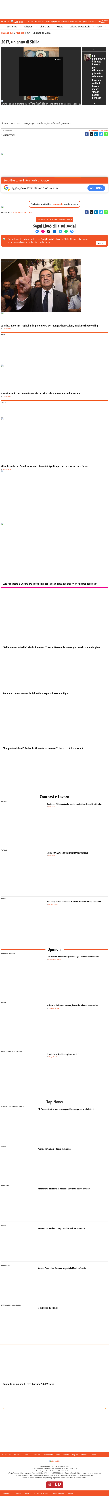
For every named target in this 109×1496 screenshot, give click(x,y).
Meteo (50, 26)
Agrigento (55, 21)
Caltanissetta (64, 21)
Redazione (51, 807)
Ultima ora (35, 26)
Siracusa (91, 21)
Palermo (41, 21)
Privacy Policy (7, 1493)
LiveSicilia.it (7, 33)
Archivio (20, 33)
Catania (48, 21)
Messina (77, 21)
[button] (3, 1408)
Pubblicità (27, 1493)
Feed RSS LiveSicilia (41, 1493)
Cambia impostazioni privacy (62, 1493)
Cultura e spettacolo (70, 26)
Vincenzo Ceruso (53, 1008)
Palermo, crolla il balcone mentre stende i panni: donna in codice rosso (97, 91)
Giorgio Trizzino (53, 1057)
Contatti (18, 1493)
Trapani (98, 21)
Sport (90, 26)
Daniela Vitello (53, 904)
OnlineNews (7, 328)
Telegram (19, 26)
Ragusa (84, 21)
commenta (58, 204)
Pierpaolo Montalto (54, 959)
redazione (8, 130)
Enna (72, 21)
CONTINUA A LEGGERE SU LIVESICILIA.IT (54, 219)
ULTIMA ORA (32, 21)
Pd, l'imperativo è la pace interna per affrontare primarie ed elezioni (98, 66)
